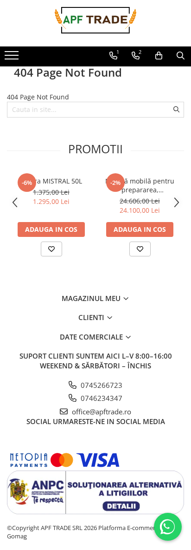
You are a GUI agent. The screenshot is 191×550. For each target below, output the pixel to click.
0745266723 (100, 385)
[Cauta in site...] (180, 55)
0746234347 (100, 398)
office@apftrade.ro (100, 411)
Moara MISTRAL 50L (51, 181)
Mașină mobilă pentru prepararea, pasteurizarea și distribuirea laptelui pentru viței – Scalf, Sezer (140, 185)
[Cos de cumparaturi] (159, 55)
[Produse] (13, 58)
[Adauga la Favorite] (51, 249)
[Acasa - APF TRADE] (95, 23)
